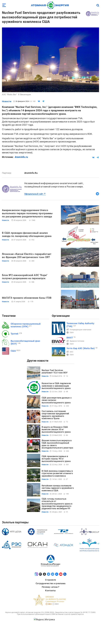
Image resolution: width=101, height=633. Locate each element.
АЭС (71, 352)
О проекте (50, 579)
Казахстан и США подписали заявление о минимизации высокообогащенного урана (56, 385)
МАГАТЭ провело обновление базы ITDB (26, 297)
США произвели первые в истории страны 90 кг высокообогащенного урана (56, 458)
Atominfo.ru (21, 157)
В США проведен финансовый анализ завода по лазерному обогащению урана (27, 234)
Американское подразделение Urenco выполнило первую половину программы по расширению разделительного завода (27, 213)
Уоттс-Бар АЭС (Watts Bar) (81, 348)
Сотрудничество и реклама (50, 583)
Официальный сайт (33, 194)
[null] (38, 101)
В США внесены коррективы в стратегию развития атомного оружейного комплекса (57, 473)
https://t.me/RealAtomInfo (97, 193)
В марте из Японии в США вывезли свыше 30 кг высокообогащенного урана (56, 429)
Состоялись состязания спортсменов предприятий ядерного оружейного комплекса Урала (55, 415)
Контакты (50, 590)
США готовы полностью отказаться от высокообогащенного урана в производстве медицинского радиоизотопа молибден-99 (57, 504)
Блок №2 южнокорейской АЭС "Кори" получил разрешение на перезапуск (24, 277)
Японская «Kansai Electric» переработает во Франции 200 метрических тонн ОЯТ (26, 255)
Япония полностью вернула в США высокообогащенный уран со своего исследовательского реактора (57, 444)
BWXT (70, 337)
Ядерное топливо (77, 341)
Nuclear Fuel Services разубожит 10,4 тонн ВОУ (55, 371)
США (13, 350)
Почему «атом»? (50, 587)
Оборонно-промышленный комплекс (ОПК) (26, 325)
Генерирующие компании (80, 330)
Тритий (14, 333)
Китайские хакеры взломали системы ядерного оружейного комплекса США (58, 488)
